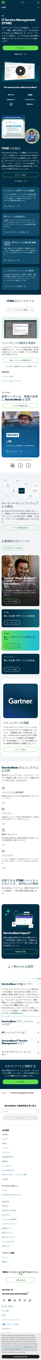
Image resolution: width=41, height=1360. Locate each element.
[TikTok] (30, 1300)
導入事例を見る (17, 1013)
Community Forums (8, 1170)
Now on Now (6, 1215)
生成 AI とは (5, 1246)
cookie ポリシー (7, 1329)
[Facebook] (19, 1300)
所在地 (4, 1143)
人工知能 (5, 1179)
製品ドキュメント (7, 1233)
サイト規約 (5, 1311)
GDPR (4, 1315)
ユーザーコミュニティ (9, 1224)
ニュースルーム (7, 1166)
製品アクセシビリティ (9, 1237)
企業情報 (5, 1134)
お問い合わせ (20, 1280)
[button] (22, 2)
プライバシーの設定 (12, 1324)
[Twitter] (4, 1300)
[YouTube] (9, 1300)
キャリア (5, 1139)
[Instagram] (25, 1300)
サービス (5, 1190)
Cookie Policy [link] (27, 1346)
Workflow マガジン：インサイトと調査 (14, 1175)
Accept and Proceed (20, 1357)
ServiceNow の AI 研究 (9, 1210)
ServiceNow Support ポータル (11, 1195)
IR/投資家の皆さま (8, 1157)
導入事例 (5, 1206)
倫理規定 (5, 1161)
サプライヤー (6, 1152)
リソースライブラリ (8, 1242)
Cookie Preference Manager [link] (13, 1348)
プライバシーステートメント (11, 1320)
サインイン (5, 1257)
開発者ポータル (7, 1228)
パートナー (5, 1148)
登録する (5, 1262)
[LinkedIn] (15, 1300)
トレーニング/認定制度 (9, 1219)
